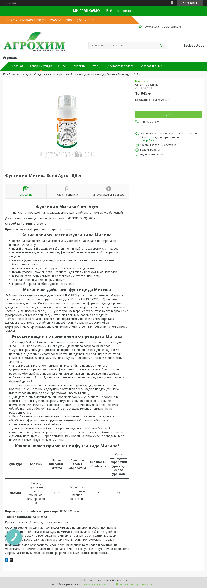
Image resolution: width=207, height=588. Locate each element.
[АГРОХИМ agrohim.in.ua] (34, 42)
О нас (62, 66)
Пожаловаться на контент (98, 584)
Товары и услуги (41, 66)
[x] (11, 560)
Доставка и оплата (120, 66)
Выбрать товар (118, 10)
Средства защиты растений (53, 74)
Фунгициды (82, 74)
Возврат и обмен (152, 66)
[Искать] (160, 45)
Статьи (96, 66)
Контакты (78, 66)
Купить (168, 115)
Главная (17, 66)
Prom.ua (122, 580)
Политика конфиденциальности (135, 584)
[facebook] (6, 560)
